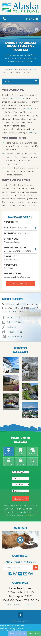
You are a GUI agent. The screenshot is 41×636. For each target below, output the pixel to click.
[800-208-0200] (5, 18)
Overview (8, 81)
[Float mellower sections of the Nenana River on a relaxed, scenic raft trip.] (11, 401)
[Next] (36, 33)
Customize (11, 327)
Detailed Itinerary (14, 336)
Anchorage (33, 132)
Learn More (18, 633)
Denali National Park (18, 98)
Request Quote (13, 317)
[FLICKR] (20, 573)
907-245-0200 (30, 600)
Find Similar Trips (14, 331)
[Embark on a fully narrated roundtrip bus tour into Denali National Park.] (30, 369)
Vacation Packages (29, 69)
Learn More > (29, 515)
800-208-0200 (10, 600)
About (18, 604)
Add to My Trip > (20, 283)
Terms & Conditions (20, 621)
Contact (30, 604)
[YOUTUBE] (25, 573)
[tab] (20, 82)
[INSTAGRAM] (15, 573)
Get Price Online (13, 322)
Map (8, 604)
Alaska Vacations (14, 69)
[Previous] (4, 33)
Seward (29, 108)
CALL (32, 307)
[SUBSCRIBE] (35, 567)
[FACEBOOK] (10, 573)
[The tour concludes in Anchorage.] (30, 410)
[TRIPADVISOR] (30, 573)
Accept (35, 633)
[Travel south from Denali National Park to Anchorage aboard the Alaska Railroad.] (30, 391)
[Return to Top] (20, 615)
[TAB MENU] (36, 81)
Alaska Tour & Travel (20, 7)
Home (4, 69)
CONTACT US (9, 311)
